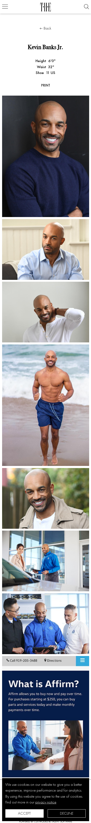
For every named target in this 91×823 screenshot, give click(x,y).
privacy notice (45, 802)
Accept (24, 813)
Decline (66, 813)
